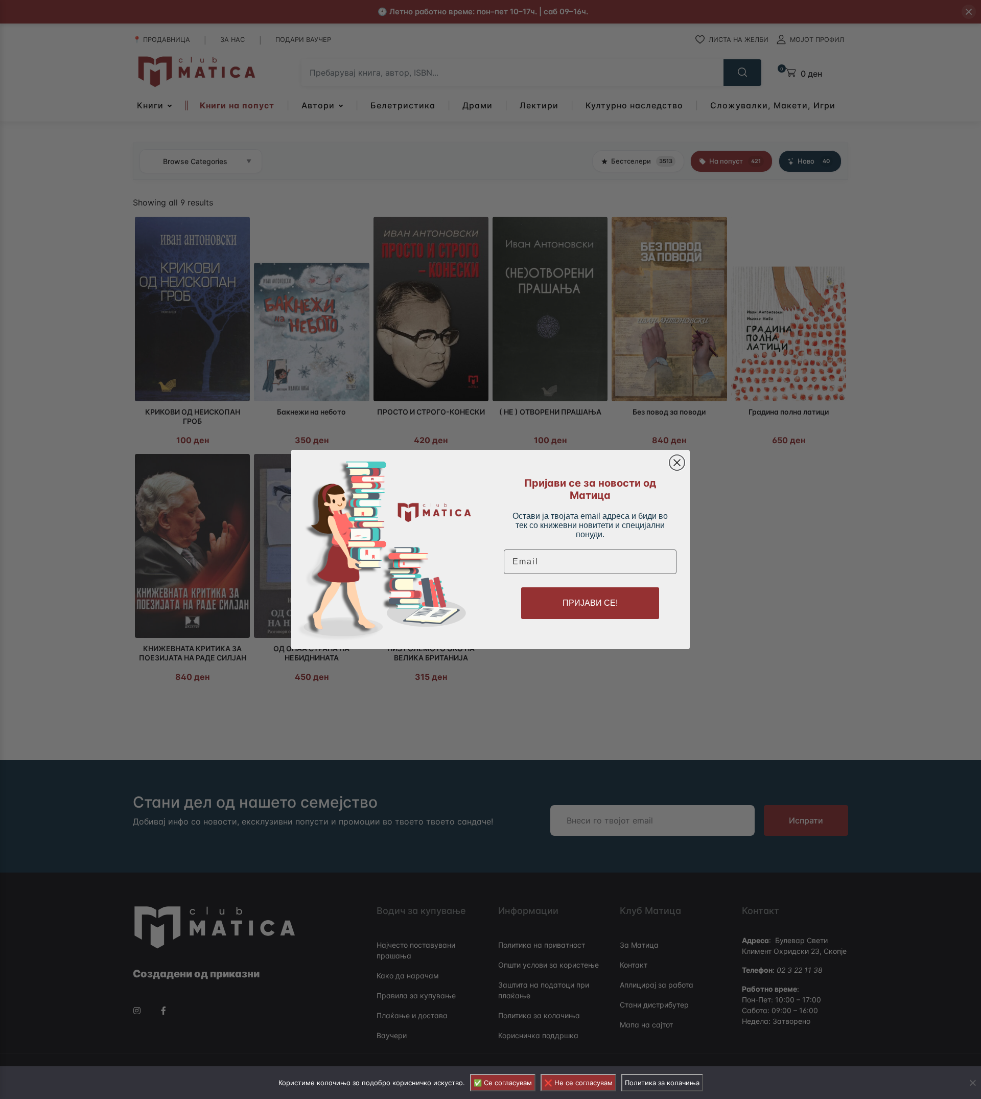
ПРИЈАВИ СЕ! (590, 603)
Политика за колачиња (662, 1083)
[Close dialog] (677, 462)
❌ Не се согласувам (578, 1083)
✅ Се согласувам (503, 1083)
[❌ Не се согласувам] (972, 1083)
